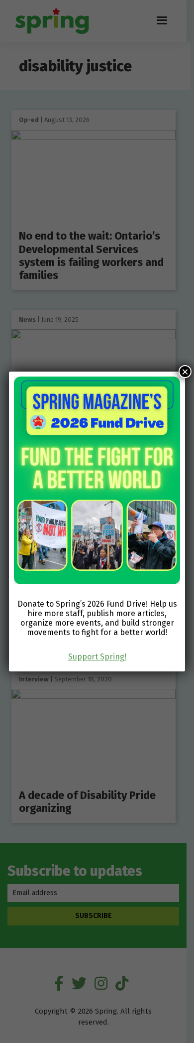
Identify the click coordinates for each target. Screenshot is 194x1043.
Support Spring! (97, 656)
